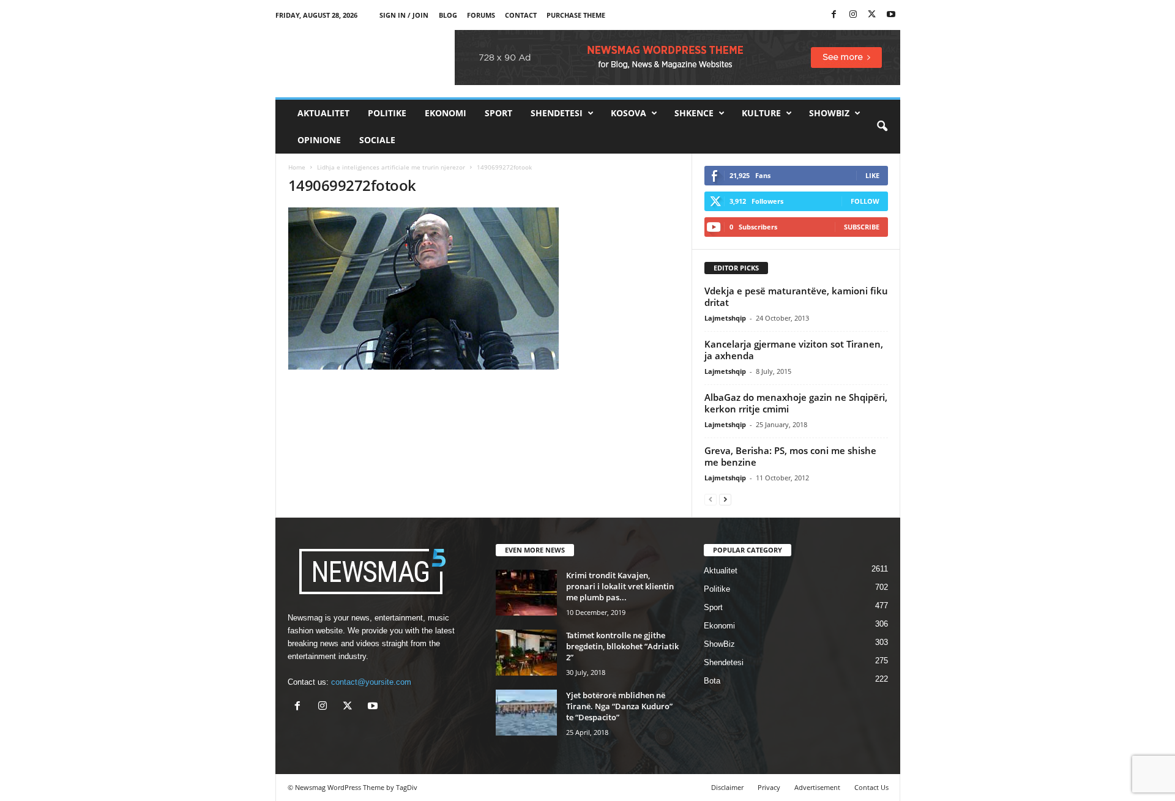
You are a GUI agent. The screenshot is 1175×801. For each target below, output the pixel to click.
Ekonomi (445, 113)
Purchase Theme (575, 15)
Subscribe (861, 226)
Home (296, 167)
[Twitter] (872, 15)
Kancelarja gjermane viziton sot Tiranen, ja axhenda (793, 350)
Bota (712, 680)
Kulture (761, 113)
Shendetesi (557, 113)
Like (872, 175)
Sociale (377, 140)
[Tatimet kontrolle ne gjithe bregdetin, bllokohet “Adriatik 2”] (526, 653)
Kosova (628, 113)
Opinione (319, 140)
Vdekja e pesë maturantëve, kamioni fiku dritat (796, 296)
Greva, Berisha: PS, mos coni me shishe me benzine (790, 456)
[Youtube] (891, 15)
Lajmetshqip (725, 317)
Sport (498, 113)
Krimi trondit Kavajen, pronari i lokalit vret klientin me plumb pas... (620, 586)
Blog (448, 15)
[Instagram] (853, 15)
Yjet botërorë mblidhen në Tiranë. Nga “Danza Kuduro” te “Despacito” (619, 706)
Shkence (694, 113)
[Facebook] (834, 15)
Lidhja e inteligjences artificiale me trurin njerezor (391, 167)
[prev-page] (710, 499)
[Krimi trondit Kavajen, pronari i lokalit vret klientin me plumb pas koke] (526, 593)
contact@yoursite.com (371, 682)
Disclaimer (727, 787)
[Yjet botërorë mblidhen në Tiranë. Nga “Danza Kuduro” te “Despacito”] (526, 713)
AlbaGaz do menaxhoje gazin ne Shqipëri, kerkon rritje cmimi (795, 403)
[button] (881, 126)
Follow (865, 201)
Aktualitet (323, 113)
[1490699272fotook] (484, 288)
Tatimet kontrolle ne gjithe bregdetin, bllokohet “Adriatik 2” (622, 646)
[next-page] (725, 499)
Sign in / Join (403, 15)
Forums (481, 15)
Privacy (769, 787)
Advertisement (817, 787)
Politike (387, 113)
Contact (521, 15)
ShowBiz (829, 113)
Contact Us (871, 787)
